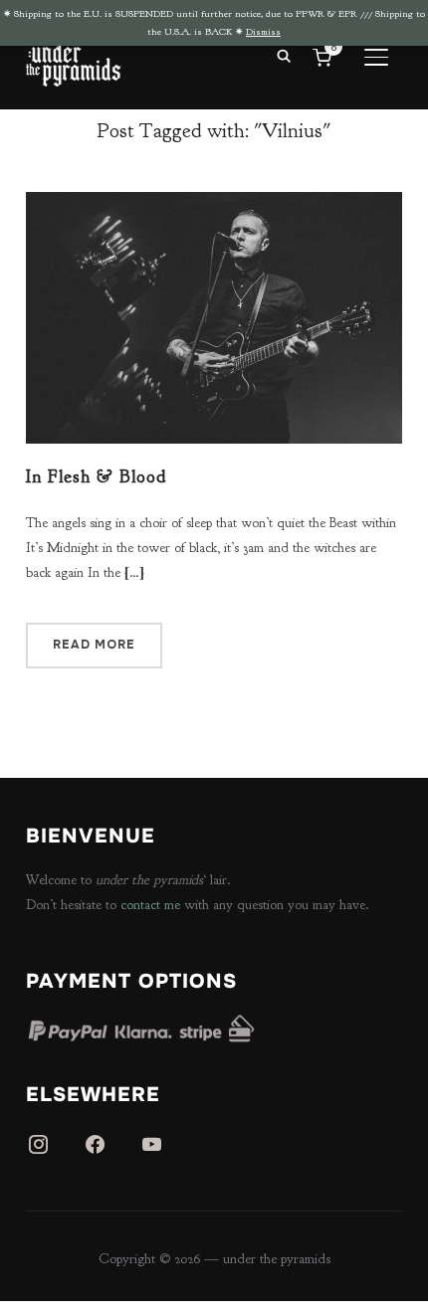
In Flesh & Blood (96, 477)
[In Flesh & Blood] (214, 204)
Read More (94, 645)
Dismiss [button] (263, 31)
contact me (150, 904)
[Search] (284, 55)
